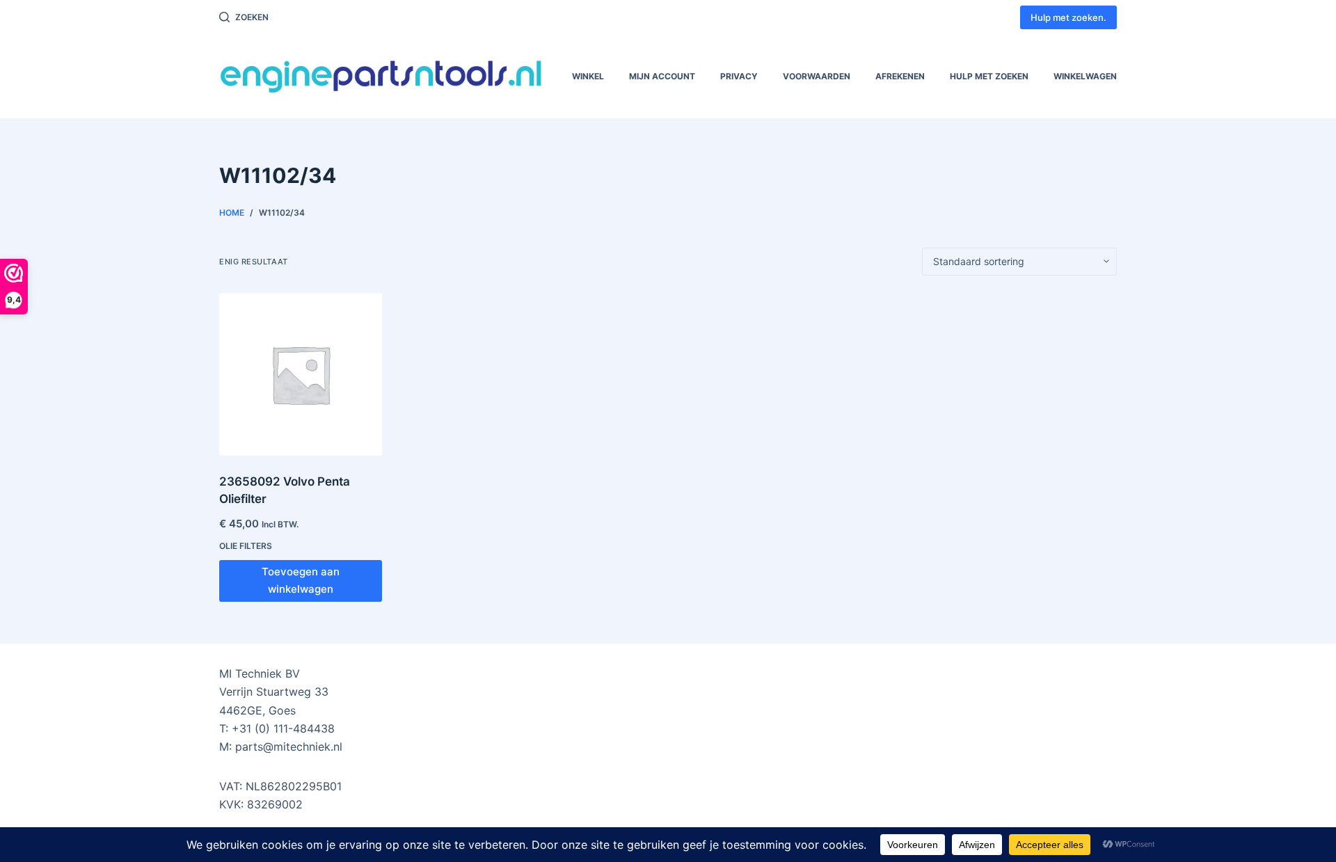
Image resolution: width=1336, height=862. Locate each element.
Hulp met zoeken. (1068, 17)
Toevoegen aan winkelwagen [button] (301, 580)
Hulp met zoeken (989, 76)
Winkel (588, 76)
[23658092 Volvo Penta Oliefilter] (300, 374)
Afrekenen (900, 76)
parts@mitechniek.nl (288, 746)
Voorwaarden (816, 76)
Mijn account (662, 76)
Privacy (739, 76)
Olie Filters (245, 546)
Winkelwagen (1085, 76)
